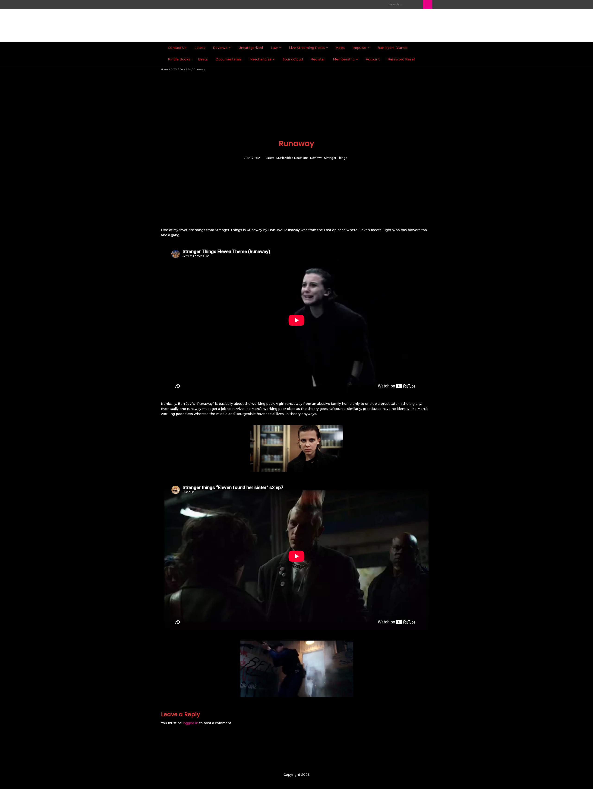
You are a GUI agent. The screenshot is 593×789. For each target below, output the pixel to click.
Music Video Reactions (292, 158)
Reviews (220, 48)
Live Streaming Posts (307, 48)
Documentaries (229, 59)
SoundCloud (293, 59)
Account (373, 59)
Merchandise (260, 59)
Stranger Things (335, 158)
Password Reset (401, 59)
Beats (203, 59)
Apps (340, 48)
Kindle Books (179, 59)
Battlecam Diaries (392, 48)
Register (318, 59)
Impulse (360, 48)
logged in (190, 723)
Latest (199, 48)
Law (275, 48)
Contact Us (177, 48)
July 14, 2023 (253, 158)
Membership (344, 59)
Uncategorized (250, 48)
